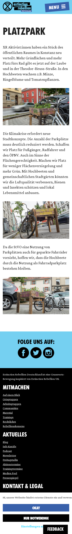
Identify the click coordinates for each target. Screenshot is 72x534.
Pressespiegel (10, 477)
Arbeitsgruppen (12, 403)
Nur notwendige (36, 518)
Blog (5, 441)
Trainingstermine (13, 468)
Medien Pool (10, 473)
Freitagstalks (10, 459)
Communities (10, 408)
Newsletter (9, 455)
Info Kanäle (9, 446)
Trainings (8, 417)
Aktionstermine (12, 464)
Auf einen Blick (11, 394)
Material (8, 412)
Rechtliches (9, 421)
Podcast (7, 450)
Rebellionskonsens (13, 426)
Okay (36, 508)
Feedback (55, 529)
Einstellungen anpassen (37, 526)
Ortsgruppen (10, 399)
